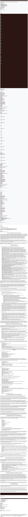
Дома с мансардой (2, 72)
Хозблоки (1, 79)
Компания (1, 84)
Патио (1, 76)
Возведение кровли (2, 82)
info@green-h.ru (2, 219)
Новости (1, 105)
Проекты (1, 193)
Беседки (1, 75)
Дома (1, 71)
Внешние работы (2, 180)
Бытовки (1, 98)
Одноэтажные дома (2, 170)
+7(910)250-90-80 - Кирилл (3, 4)
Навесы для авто (2, 77)
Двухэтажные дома (2, 73)
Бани (0, 94)
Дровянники (1, 97)
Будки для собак (2, 78)
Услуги (1, 80)
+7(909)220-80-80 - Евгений (3, 5)
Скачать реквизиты (2, 502)
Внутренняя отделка (2, 81)
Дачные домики (2, 74)
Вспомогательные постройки (3, 173)
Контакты (1, 108)
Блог (0, 86)
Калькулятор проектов (3, 87)
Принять (1, 516)
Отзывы (1, 67)
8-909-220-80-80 (2, 218)
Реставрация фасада (2, 181)
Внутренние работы (2, 101)
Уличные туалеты (2, 177)
